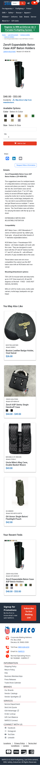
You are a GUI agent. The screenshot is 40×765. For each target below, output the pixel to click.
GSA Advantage (10, 711)
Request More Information (25, 165)
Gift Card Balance (11, 717)
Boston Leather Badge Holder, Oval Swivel (20, 351)
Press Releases (10, 679)
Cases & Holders (9, 37)
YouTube (11, 734)
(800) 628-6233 (23, 647)
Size (5, 125)
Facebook (11, 728)
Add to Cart (22, 143)
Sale (20, 17)
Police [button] (28, 9)
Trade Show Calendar (13, 683)
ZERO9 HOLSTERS (9, 52)
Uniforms (14, 17)
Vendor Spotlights (12, 697)
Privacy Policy (19, 743)
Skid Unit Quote (11, 707)
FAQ (6, 673)
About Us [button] (5, 21)
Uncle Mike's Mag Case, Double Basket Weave (17, 463)
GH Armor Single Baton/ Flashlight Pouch (17, 517)
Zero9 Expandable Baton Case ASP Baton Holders (20, 580)
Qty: (5, 134)
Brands (26, 17)
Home (4, 35)
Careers (26, 746)
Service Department (12, 704)
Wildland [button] (5, 17)
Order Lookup (10, 714)
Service (33, 17)
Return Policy (10, 670)
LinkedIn (11, 738)
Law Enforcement (13, 35)
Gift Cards (15, 21)
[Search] (22, 3)
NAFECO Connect (11, 720)
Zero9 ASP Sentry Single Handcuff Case (17, 405)
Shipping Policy (10, 666)
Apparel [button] (27, 13)
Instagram (12, 731)
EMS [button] (3, 13)
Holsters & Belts (25, 35)
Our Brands (9, 690)
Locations (7, 743)
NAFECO (21, 651)
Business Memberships (14, 676)
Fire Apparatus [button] (7, 9)
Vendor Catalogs (11, 693)
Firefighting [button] (19, 9)
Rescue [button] (18, 13)
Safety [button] (10, 13)
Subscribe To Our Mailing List (29, 613)
